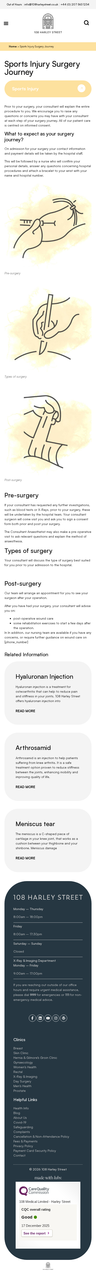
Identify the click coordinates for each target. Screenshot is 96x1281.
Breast (18, 1048)
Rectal (18, 1072)
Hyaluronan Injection (44, 676)
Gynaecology (23, 1062)
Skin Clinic (20, 1053)
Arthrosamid (33, 747)
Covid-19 (19, 1122)
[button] (6, 23)
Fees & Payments (25, 1141)
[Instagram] (55, 1018)
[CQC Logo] (34, 1195)
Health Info (21, 1108)
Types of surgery (15, 376)
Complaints (21, 1132)
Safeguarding (23, 1127)
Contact (19, 1155)
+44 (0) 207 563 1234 (75, 4)
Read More (25, 711)
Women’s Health (24, 1067)
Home (13, 46)
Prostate (19, 1091)
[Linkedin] (40, 1018)
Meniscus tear (35, 824)
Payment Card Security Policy (34, 1150)
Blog (16, 1113)
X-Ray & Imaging (25, 1076)
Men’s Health (22, 1086)
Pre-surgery (12, 273)
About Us (20, 1117)
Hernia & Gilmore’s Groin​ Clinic (35, 1057)
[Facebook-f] (32, 1018)
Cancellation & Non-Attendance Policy (41, 1136)
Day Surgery (22, 1081)
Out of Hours (14, 4)
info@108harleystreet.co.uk (41, 4)
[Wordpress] (63, 1018)
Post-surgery (13, 480)
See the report (34, 1233)
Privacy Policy (23, 1146)
